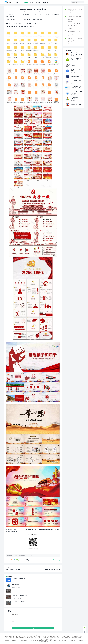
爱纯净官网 (45, 2)
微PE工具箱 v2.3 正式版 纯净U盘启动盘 (52, 568)
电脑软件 (18, 2)
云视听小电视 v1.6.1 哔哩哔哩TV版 (13, 568)
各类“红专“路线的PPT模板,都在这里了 (26, 555)
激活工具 (32, 2)
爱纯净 (25, 11)
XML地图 (50, 635)
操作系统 (38, 2)
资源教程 (26, 2)
